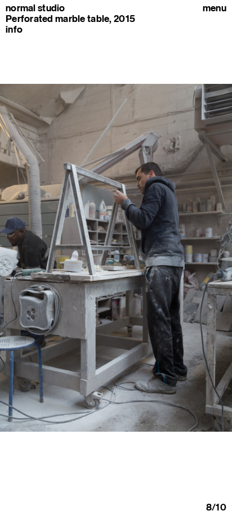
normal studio (35, 8)
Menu (214, 8)
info (14, 29)
